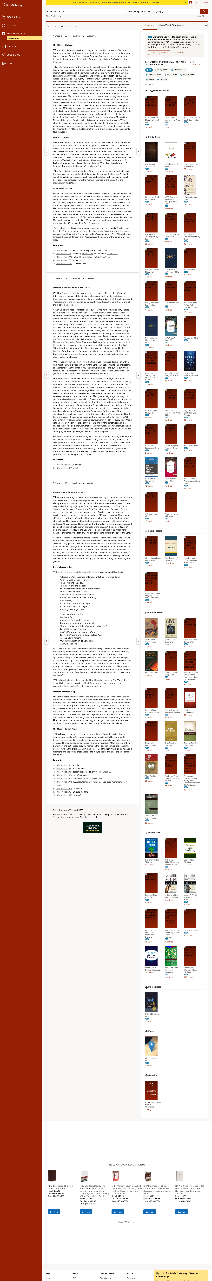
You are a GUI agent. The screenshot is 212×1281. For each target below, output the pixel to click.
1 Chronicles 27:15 (64, 257)
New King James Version (65, 810)
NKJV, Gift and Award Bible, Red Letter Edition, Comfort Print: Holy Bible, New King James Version (189, 1190)
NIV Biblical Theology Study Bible (151, 236)
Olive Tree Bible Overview (171, 744)
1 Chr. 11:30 (105, 257)
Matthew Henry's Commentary (191, 711)
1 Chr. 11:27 (112, 253)
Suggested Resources (158, 90)
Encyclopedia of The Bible (171, 559)
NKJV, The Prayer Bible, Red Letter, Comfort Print (60, 1187)
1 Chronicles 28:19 (64, 468)
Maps (151, 1031)
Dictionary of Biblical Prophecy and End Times (172, 862)
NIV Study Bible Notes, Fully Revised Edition (190, 305)
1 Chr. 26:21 (103, 771)
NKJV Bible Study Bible (152, 1015)
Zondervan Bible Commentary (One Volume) (172, 778)
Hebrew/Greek (164, 25)
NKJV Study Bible (191, 446)
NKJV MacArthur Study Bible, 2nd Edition (152, 120)
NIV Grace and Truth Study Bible (172, 271)
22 (110, 771)
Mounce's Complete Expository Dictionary (149, 933)
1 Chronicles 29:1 (63, 765)
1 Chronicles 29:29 (64, 795)
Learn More (179, 52)
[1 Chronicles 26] (46, 151)
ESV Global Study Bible (172, 165)
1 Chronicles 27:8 (63, 253)
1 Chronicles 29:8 (63, 771)
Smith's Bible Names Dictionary (152, 969)
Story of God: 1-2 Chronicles (191, 744)
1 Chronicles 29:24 (64, 791)
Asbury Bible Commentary (170, 641)
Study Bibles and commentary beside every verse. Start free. (116, 2)
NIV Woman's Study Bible (170, 339)
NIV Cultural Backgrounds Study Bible (192, 236)
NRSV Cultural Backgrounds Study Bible (192, 481)
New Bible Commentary (150, 744)
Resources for (165, 63)
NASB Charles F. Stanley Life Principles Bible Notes (171, 200)
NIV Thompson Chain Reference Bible (152, 340)
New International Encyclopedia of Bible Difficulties (152, 595)
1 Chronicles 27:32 (64, 260)
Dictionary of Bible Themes (152, 861)
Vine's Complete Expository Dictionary (171, 970)
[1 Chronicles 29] (138, 375)
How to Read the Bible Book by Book (172, 711)
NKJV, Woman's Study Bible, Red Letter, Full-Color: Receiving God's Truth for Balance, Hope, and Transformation (127, 1190)
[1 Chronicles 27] (46, 375)
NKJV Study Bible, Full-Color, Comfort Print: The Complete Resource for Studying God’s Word (156, 1190)
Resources (150, 25)
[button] (198, 2)
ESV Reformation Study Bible (191, 165)
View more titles (127, 1221)
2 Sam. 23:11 (87, 253)
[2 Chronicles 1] (138, 641)
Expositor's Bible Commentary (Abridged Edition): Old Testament (191, 676)
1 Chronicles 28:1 (63, 464)
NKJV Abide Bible (191, 338)
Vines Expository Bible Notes (171, 515)
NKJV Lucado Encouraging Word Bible (172, 120)
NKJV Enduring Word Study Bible (191, 374)
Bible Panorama (151, 673)
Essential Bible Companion (171, 674)
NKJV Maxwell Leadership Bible (152, 447)
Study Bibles (154, 137)
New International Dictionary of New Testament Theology (172, 933)
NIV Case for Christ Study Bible (172, 235)
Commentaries (155, 612)
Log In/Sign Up (200, 2)
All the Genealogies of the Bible (153, 559)
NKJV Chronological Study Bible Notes (192, 119)
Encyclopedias (155, 531)
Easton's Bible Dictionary (189, 861)
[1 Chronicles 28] (138, 151)
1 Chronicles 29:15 (64, 778)
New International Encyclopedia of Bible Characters (191, 560)
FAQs (75, 1278)
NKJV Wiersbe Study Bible (150, 480)
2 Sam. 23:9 (107, 250)
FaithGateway (106, 1278)
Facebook (131, 1278)
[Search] (204, 11)
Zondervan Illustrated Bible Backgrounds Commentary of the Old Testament (192, 780)
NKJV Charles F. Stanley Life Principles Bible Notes (151, 376)
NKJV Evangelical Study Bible (152, 412)
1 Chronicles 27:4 (63, 250)
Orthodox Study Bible (151, 515)
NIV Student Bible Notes (172, 304)
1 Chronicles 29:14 (64, 775)
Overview (153, 1075)
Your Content (178, 25)
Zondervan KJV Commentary (151, 817)
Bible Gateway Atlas (151, 1059)
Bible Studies (154, 987)
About (48, 1278)
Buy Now (54, 1212)
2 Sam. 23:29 (84, 257)
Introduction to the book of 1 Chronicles (153, 1104)
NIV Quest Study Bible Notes (152, 304)
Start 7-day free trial (159, 52)
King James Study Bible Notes (152, 198)
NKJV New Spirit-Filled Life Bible (171, 447)
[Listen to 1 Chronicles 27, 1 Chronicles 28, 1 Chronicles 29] (76, 26)
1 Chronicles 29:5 (63, 768)
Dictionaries (154, 832)
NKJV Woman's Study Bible (171, 480)
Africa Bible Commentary (150, 641)
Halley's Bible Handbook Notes (152, 711)
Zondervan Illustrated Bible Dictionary (190, 970)
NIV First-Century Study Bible (152, 271)
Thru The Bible (151, 776)
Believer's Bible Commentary (190, 641)
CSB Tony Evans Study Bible (151, 165)
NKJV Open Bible (191, 930)
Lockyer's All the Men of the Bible (171, 896)
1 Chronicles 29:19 (64, 788)
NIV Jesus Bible (190, 270)
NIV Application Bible (190, 198)
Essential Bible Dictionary (151, 896)
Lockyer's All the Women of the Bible (190, 897)
